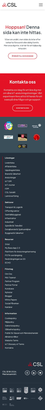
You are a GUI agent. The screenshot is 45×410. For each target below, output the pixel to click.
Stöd (7, 244)
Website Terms (11, 340)
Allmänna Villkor (11, 336)
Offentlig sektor (12, 211)
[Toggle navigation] (41, 4)
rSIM (7, 188)
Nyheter (8, 292)
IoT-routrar (10, 185)
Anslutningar (10, 177)
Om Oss (8, 274)
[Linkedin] (33, 372)
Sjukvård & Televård (13, 225)
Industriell (9, 222)
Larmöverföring (11, 196)
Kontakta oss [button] (22, 108)
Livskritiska (9, 162)
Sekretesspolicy (12, 325)
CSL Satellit (10, 192)
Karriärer (8, 307)
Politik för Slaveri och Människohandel (21, 333)
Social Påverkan (12, 303)
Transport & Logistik (14, 207)
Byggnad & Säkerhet (14, 233)
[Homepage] (9, 5)
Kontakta (9, 348)
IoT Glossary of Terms (14, 344)
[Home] (35, 365)
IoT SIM (8, 181)
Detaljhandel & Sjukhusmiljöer (18, 229)
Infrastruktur (10, 218)
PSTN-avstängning (13, 255)
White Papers (11, 299)
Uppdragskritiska (12, 170)
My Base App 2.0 (12, 248)
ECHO (8, 262)
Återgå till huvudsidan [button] (22, 56)
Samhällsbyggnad (13, 214)
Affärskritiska (10, 166)
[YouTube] (40, 372)
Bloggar (8, 296)
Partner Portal (11, 285)
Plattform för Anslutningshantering (20, 251)
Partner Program (12, 281)
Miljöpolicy (9, 322)
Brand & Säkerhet (13, 174)
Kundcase (9, 288)
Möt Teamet (10, 277)
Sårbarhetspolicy (12, 329)
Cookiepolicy (11, 318)
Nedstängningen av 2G (15, 259)
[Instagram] (27, 372)
